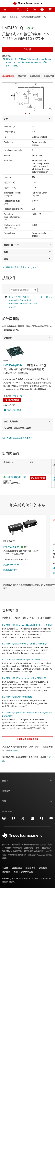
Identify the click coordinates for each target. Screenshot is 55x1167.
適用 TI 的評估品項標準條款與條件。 (18, 438)
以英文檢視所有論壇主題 (27, 739)
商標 (16, 872)
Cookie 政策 (17, 868)
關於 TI (5, 781)
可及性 (5, 868)
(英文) (46, 62)
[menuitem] (18, 9)
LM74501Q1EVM (12, 365)
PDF (8, 66)
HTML (15, 66)
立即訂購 (27, 49)
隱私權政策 (30, 868)
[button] (5, 9)
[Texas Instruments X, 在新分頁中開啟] (23, 819)
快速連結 (6, 791)
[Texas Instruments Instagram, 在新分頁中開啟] (4, 819)
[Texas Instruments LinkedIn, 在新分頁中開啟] (32, 819)
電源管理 (13, 17)
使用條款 (14, 750)
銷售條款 (43, 868)
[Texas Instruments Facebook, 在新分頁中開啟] (13, 819)
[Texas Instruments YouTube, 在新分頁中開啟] (51, 819)
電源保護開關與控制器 (31, 17)
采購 (4, 801)
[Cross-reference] (26, 9)
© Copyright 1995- (12, 878)
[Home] (27, 3)
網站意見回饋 (27, 872)
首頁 (4, 17)
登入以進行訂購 (12, 400)
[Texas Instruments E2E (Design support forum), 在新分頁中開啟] (41, 819)
